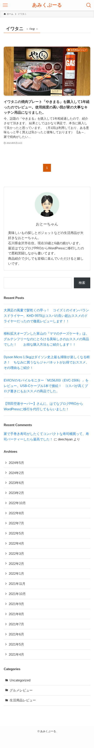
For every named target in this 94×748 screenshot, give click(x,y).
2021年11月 (17, 584)
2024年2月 (16, 473)
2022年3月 (16, 553)
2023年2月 (16, 493)
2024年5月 (16, 463)
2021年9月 (16, 604)
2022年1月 (16, 573)
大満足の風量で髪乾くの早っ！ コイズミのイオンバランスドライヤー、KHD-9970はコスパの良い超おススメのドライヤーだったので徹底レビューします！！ (46, 315)
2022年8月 (16, 513)
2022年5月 (16, 533)
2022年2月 (16, 564)
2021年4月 (16, 654)
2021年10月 (17, 594)
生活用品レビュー (23, 700)
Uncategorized (20, 680)
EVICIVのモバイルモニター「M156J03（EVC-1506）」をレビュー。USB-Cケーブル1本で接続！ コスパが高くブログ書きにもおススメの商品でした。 (46, 385)
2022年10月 (17, 503)
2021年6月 (16, 634)
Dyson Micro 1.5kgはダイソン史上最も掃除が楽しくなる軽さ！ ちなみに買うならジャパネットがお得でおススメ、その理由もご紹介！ (47, 362)
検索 (82, 283)
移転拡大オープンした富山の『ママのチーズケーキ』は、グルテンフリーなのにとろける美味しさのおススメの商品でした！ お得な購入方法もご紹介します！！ (46, 339)
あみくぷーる (47, 5)
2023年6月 (16, 483)
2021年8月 (16, 614)
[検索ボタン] (89, 5)
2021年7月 (16, 624)
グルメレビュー (21, 690)
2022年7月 (16, 523)
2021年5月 (16, 644)
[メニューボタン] (5, 5)
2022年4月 (16, 543)
